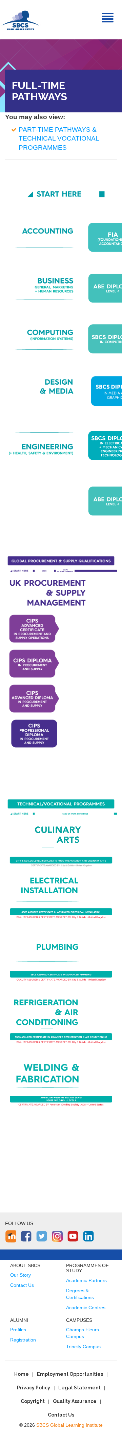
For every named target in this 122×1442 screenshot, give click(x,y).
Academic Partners (86, 1280)
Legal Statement (79, 1387)
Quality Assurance (75, 1401)
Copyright (33, 1401)
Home (21, 1374)
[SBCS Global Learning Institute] (20, 19)
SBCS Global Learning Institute (69, 1425)
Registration (23, 1340)
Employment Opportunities (70, 1374)
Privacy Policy (33, 1387)
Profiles (18, 1329)
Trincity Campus (83, 1346)
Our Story (20, 1275)
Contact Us (22, 1285)
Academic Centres (85, 1307)
